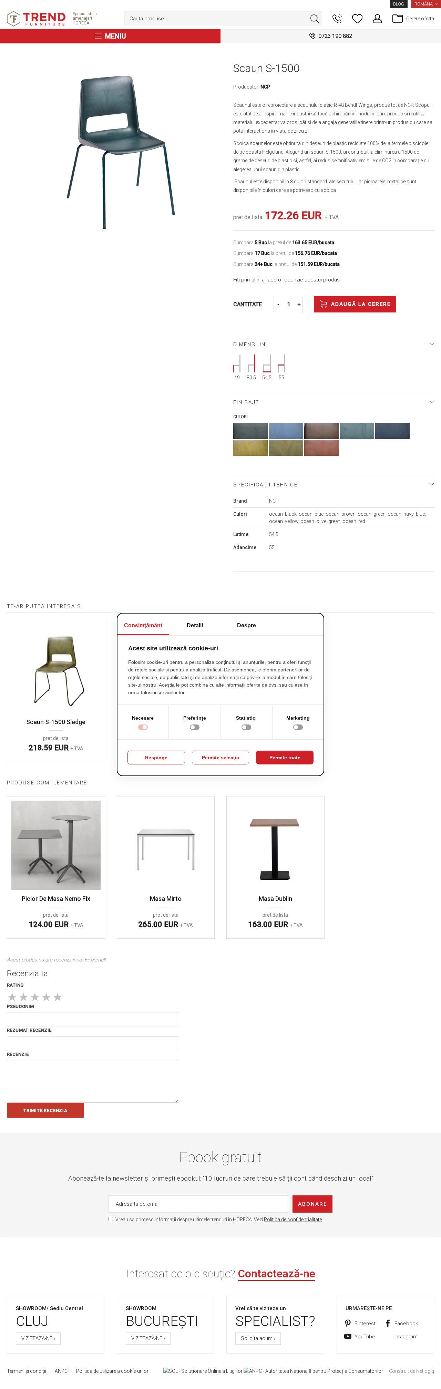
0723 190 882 (335, 36)
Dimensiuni (250, 344)
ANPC (61, 1371)
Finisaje (246, 402)
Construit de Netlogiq (411, 1371)
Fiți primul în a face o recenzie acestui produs (286, 280)
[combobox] (223, 18)
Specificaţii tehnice (265, 485)
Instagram (406, 1337)
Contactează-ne (276, 1273)
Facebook (406, 1323)
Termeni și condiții (26, 1371)
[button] (426, 4)
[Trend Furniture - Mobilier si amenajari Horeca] (36, 19)
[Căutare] (314, 18)
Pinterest (365, 1323)
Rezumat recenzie (29, 1030)
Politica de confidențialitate (293, 1219)
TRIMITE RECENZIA (45, 1110)
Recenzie (18, 1054)
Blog (398, 4)
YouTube (365, 1337)
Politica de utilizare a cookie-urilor (112, 1371)
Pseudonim (20, 1006)
